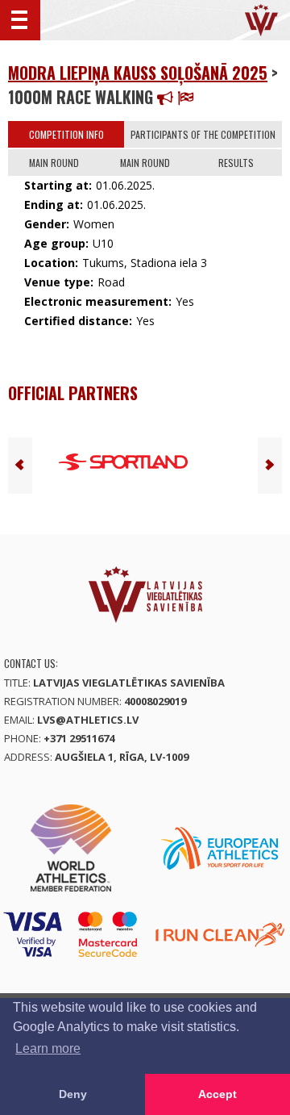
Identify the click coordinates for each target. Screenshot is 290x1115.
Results (236, 162)
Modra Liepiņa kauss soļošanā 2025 (137, 73)
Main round (54, 162)
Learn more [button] (48, 1048)
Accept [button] (217, 1094)
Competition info (66, 134)
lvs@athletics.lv (88, 719)
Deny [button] (73, 1094)
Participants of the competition (203, 134)
